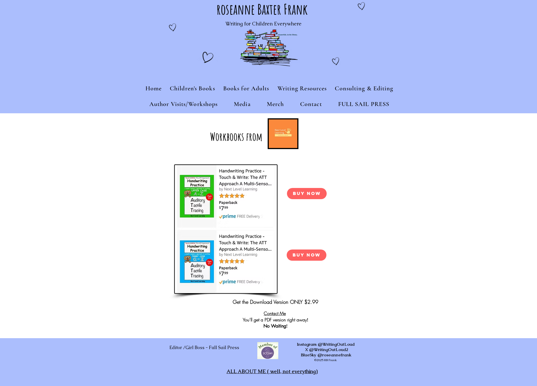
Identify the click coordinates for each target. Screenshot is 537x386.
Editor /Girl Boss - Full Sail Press (204, 347)
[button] (192, 88)
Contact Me (275, 313)
